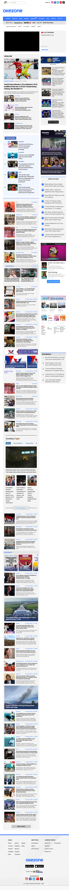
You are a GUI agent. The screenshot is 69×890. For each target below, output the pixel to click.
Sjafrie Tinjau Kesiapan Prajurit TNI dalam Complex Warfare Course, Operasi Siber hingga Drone (25, 375)
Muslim (17, 849)
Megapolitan (19, 214)
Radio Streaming (48, 22)
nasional (21, 141)
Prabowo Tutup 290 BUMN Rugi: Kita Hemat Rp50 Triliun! (26, 156)
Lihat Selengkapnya (21, 508)
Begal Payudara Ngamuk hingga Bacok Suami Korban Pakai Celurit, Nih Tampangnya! (54, 219)
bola (19, 172)
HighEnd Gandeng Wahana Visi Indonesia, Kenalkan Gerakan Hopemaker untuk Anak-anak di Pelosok (24, 206)
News (10, 843)
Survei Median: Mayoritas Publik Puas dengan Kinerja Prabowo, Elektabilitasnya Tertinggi (26, 577)
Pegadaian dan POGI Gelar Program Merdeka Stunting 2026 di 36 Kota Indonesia (25, 543)
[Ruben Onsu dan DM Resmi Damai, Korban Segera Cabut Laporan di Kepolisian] (9, 98)
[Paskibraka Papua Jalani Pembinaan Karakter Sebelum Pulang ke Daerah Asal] (9, 519)
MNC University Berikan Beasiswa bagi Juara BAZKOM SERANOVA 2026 (26, 802)
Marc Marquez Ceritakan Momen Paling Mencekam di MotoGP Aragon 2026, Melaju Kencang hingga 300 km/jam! (26, 315)
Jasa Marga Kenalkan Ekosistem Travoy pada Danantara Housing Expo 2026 (26, 778)
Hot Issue (18, 286)
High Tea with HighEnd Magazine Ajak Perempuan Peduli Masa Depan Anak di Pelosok (26, 387)
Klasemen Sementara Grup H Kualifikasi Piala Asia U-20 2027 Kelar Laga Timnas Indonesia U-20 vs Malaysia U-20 (26, 256)
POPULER (14, 18)
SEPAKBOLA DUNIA (9, 81)
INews (17, 383)
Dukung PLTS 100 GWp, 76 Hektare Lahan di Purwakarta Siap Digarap (25, 638)
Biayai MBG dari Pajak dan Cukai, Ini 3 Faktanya (55, 196)
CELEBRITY (42, 18)
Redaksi (47, 846)
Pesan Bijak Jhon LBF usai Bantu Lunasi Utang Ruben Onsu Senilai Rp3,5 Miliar (26, 425)
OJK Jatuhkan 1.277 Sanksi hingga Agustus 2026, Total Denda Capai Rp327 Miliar (25, 290)
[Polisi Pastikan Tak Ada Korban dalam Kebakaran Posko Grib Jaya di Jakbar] (9, 817)
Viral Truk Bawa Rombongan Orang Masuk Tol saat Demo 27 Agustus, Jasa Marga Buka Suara (21, 493)
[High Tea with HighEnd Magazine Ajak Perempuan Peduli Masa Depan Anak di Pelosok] (9, 388)
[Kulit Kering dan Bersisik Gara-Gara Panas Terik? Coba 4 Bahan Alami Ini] (9, 653)
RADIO (33, 26)
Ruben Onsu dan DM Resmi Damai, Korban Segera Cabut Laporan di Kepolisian (22, 99)
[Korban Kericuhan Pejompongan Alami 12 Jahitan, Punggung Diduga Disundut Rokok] (32, 480)
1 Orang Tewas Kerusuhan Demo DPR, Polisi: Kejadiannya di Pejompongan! (54, 236)
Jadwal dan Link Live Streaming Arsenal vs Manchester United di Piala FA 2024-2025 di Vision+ (54, 375)
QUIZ (19, 26)
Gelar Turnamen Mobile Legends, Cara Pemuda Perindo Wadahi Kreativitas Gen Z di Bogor (26, 218)
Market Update (9, 614)
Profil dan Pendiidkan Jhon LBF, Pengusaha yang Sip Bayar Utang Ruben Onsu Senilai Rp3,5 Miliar (25, 589)
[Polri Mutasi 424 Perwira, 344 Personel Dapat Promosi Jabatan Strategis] (13, 144)
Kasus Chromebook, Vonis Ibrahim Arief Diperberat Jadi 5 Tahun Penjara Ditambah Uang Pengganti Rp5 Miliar (23, 118)
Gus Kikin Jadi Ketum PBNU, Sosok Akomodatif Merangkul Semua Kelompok (25, 740)
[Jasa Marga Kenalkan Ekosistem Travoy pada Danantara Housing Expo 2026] (9, 779)
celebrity (21, 161)
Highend (17, 846)
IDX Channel (19, 396)
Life (17, 202)
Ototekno (17, 854)
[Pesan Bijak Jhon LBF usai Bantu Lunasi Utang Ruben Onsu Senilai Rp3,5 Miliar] (9, 426)
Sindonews (34, 843)
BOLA (48, 18)
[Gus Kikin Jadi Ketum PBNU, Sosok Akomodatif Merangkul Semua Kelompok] (9, 741)
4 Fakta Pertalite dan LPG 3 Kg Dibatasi (54, 224)
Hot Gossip (17, 95)
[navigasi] (52, 2)
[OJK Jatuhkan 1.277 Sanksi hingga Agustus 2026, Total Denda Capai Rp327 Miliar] (9, 291)
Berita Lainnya (21, 826)
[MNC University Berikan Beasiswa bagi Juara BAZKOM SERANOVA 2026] (9, 804)
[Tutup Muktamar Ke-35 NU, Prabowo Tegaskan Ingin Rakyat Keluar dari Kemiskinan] (9, 716)
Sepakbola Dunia (19, 123)
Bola (9, 854)
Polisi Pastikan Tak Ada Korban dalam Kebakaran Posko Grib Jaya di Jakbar (26, 815)
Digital (23, 843)
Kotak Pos (48, 851)
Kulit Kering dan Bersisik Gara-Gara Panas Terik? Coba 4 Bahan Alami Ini (26, 651)
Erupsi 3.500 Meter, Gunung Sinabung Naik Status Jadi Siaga (20, 706)
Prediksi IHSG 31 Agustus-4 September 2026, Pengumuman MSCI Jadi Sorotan (54, 191)
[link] (29, 866)
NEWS (20, 18)
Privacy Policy (49, 849)
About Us (47, 843)
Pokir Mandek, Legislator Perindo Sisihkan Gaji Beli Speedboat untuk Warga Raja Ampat (25, 791)
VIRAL (39, 26)
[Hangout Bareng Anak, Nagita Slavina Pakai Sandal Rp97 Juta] (9, 304)
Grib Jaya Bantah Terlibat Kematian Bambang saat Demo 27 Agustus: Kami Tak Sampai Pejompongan (26, 677)
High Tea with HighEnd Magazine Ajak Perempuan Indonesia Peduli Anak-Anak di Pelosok (26, 231)
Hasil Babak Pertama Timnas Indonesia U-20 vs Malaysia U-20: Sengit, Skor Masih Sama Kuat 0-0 (26, 665)
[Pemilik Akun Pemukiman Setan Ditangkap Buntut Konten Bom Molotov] (9, 531)
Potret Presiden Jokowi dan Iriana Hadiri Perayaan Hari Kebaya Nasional (53, 364)
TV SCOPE (26, 26)
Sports (17, 843)
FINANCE (26, 18)
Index (23, 846)
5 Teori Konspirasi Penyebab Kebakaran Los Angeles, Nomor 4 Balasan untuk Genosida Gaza (55, 370)
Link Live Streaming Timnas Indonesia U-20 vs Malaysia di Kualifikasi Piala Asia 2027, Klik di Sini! (26, 189)
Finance (10, 846)
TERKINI (8, 18)
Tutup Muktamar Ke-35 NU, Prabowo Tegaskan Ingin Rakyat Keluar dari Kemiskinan (26, 715)
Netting (16, 105)
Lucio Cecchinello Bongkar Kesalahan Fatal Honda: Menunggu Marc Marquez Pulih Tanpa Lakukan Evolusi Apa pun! (55, 381)
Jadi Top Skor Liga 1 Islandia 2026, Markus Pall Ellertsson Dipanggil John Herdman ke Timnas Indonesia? (26, 178)
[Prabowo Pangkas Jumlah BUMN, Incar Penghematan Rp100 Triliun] (9, 766)
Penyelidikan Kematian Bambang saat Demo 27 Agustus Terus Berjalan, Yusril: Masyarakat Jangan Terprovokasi (10, 495)
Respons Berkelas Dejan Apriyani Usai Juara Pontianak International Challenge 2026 (23, 109)
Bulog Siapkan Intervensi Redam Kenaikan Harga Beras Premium (24, 399)
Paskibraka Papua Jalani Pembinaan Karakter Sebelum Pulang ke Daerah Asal (26, 518)
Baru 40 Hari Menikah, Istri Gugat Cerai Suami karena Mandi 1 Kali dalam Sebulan (55, 358)
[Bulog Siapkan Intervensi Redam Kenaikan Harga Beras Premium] (9, 401)
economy (21, 152)
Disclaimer (57, 843)
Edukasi (17, 851)
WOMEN (33, 18)
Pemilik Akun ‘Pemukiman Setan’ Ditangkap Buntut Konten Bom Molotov (26, 529)
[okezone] (34, 860)
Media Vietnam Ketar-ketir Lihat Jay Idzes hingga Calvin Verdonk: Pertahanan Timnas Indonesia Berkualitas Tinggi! (23, 127)
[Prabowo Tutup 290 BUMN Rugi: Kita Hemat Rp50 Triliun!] (13, 155)
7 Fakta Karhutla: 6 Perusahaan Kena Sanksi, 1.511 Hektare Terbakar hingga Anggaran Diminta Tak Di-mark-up (54, 208)
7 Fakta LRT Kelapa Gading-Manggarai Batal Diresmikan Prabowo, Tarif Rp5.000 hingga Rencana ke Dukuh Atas (54, 202)
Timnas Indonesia (11, 26)
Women (10, 849)
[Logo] (5, 2)
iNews (33, 846)
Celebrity (10, 851)
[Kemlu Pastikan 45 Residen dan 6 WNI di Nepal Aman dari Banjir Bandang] (9, 413)
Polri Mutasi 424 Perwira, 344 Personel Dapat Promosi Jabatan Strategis (25, 146)
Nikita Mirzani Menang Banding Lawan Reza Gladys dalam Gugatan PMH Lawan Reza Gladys (55, 230)
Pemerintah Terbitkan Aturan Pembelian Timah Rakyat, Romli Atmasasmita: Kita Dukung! (24, 341)
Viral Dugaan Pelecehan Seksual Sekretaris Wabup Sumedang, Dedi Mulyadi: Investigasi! (25, 328)
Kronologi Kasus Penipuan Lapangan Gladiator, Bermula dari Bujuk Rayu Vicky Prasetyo (26, 166)
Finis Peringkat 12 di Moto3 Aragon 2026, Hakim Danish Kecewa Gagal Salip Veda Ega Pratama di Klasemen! (26, 727)
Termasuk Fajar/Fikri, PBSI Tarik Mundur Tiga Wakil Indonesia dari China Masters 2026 (25, 627)
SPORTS (53, 18)
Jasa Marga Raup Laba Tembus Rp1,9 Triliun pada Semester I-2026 (21, 618)
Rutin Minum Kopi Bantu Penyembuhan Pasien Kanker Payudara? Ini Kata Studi (26, 752)
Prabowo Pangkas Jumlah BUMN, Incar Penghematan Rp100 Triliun (26, 764)
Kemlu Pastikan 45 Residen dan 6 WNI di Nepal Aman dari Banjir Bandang (26, 411)
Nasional (17, 114)
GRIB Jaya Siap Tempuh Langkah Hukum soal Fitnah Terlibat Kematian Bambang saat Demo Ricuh (26, 243)
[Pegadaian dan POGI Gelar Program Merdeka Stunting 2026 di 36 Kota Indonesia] (9, 544)
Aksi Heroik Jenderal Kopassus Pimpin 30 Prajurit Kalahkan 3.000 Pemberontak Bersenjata (55, 213)
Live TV (39, 22)
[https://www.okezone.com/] (13, 10)
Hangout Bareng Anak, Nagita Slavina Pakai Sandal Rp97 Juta (26, 302)
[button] (64, 19)
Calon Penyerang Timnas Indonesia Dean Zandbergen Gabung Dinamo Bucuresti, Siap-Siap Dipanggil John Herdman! (54, 434)
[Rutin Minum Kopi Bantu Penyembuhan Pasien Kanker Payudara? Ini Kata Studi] (9, 754)
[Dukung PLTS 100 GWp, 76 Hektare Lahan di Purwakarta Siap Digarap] (9, 640)
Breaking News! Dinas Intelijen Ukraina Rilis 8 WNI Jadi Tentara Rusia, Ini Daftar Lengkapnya (54, 185)
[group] (11, 563)
